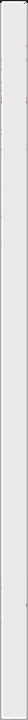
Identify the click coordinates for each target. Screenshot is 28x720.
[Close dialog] (24, 3)
